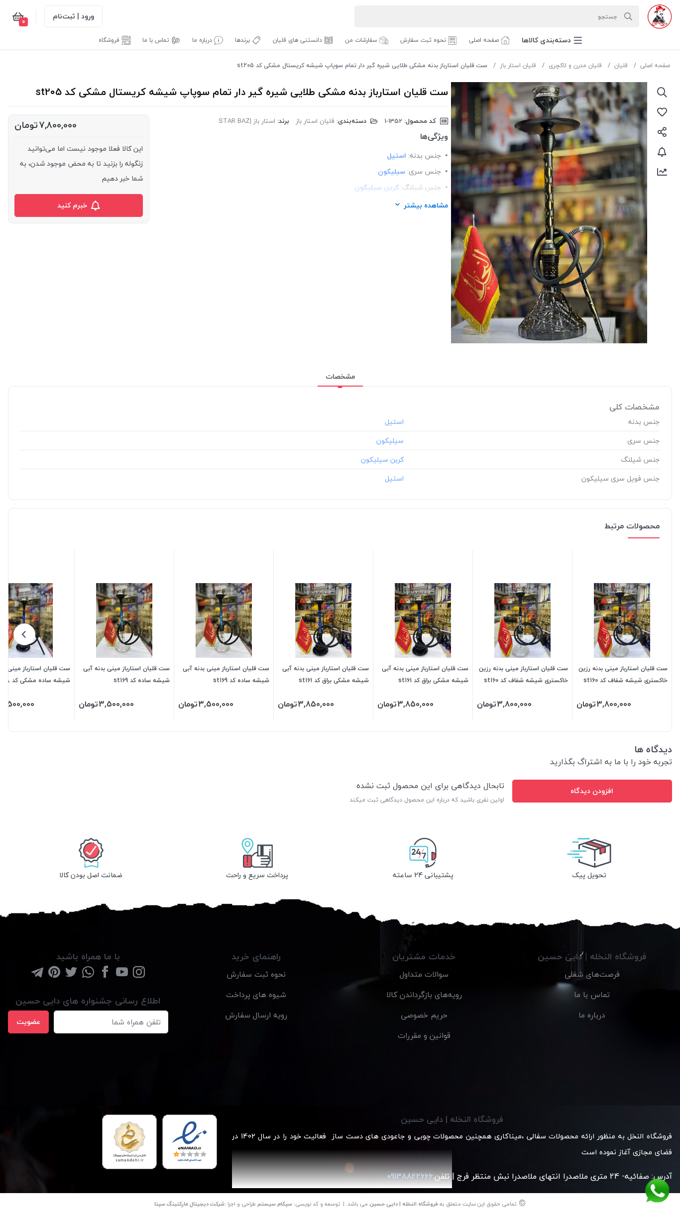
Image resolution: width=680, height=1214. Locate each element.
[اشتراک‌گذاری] (662, 132)
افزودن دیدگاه (591, 791)
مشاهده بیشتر (426, 205)
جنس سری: (424, 171)
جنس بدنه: (424, 155)
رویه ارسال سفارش (256, 1015)
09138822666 (408, 1176)
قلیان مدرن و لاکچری (575, 65)
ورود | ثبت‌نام (73, 16)
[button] (552, 40)
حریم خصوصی (424, 1015)
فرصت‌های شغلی (592, 974)
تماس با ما (592, 994)
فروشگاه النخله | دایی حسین (403, 1204)
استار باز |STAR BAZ (247, 120)
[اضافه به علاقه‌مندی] (662, 112)
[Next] (24, 634)
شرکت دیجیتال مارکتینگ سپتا (189, 1204)
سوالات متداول (424, 974)
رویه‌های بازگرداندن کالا (424, 994)
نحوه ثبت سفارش (256, 974)
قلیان (621, 65)
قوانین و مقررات (424, 1035)
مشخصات (340, 376)
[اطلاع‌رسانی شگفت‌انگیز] (662, 152)
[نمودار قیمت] (662, 172)
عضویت (28, 1021)
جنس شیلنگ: (421, 187)
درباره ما (591, 1015)
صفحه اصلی (655, 65)
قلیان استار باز (518, 65)
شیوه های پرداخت (256, 994)
